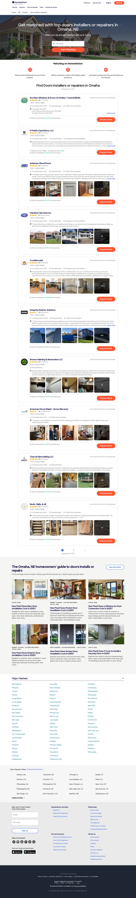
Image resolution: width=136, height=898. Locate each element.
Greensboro (55, 738)
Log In (108, 3)
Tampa (14, 748)
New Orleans (55, 688)
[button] (37, 188)
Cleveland (54, 752)
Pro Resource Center (60, 843)
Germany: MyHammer (56, 876)
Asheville (53, 731)
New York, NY (100, 784)
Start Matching (68, 49)
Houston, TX (48, 779)
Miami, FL (99, 779)
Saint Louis (54, 716)
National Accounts (59, 850)
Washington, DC (101, 794)
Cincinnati (54, 748)
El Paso (91, 716)
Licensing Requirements (98, 829)
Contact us (94, 853)
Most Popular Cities (18, 769)
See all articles (115, 567)
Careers (93, 843)
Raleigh (53, 741)
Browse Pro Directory (60, 813)
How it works (94, 837)
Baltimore (54, 691)
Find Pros (56, 810)
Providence (92, 698)
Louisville (53, 684)
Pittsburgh (92, 695)
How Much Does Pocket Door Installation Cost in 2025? (64, 609)
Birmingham (17, 684)
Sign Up (119, 3)
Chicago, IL (73, 775)
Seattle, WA (74, 794)
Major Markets (19, 678)
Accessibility (78, 882)
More (41, 7)
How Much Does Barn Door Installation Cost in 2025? (24, 607)
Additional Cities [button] (17, 798)
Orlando (15, 745)
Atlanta (15, 752)
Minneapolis (54, 706)
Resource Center (96, 816)
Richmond (92, 738)
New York (54, 727)
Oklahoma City (56, 759)
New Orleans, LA (76, 784)
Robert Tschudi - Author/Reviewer (63, 602)
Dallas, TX (99, 775)
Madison (91, 748)
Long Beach (17, 698)
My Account (94, 810)
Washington (17, 731)
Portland (91, 684)
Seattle (91, 745)
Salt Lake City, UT (76, 789)
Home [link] (14, 12)
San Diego (16, 713)
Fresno (14, 695)
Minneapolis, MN (49, 784)
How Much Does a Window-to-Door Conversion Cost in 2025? (105, 607)
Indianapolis (17, 759)
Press (92, 847)
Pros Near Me (94, 823)
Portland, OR (48, 789)
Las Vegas (54, 720)
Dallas (90, 713)
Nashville (91, 706)
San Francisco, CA (50, 794)
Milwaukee (92, 752)
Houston (91, 723)
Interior (14, 7)
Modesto (15, 706)
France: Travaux (42, 876)
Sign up (25, 831)
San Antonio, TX (101, 789)
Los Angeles (17, 702)
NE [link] (19, 12)
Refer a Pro (94, 820)
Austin (90, 709)
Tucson (15, 691)
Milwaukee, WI (22, 784)
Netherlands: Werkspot (81, 876)
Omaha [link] (25, 12)
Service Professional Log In (62, 837)
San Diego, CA (22, 794)
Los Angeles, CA (75, 779)
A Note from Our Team (98, 826)
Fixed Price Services (60, 816)
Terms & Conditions (80, 886)
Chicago (15, 756)
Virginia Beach (93, 741)
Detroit (53, 698)
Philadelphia (93, 691)
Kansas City (54, 713)
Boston (53, 695)
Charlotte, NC (48, 775)
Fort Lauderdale (18, 734)
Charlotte (54, 734)
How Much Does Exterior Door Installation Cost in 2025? (26, 654)
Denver (15, 723)
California (62, 882)
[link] (68, 100)
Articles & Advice (51, 7)
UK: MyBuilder (94, 876)
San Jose (15, 720)
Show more (111, 113)
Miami (14, 741)
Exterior (22, 7)
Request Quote (106, 120)
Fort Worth (92, 720)
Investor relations (96, 850)
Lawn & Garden (32, 7)
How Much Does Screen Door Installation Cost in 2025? (64, 652)
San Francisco (17, 716)
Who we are (94, 840)
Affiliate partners (96, 859)
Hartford (15, 727)
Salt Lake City (93, 731)
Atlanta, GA (21, 775)
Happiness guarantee (97, 856)
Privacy (56, 882)
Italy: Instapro (68, 876)
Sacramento (17, 709)
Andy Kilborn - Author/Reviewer (62, 647)
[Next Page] (85, 550)
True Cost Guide (96, 813)
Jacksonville (17, 738)
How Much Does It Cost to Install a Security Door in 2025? (104, 652)
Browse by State (35, 769)
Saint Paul (54, 709)
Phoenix (15, 688)
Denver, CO (21, 779)
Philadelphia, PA (23, 789)
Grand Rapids (55, 702)
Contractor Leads (59, 847)
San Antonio (93, 727)
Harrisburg (92, 688)
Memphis (91, 702)
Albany (52, 723)
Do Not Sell (69, 882)
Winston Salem (56, 745)
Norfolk (91, 734)
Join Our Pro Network (60, 840)
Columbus (54, 756)
